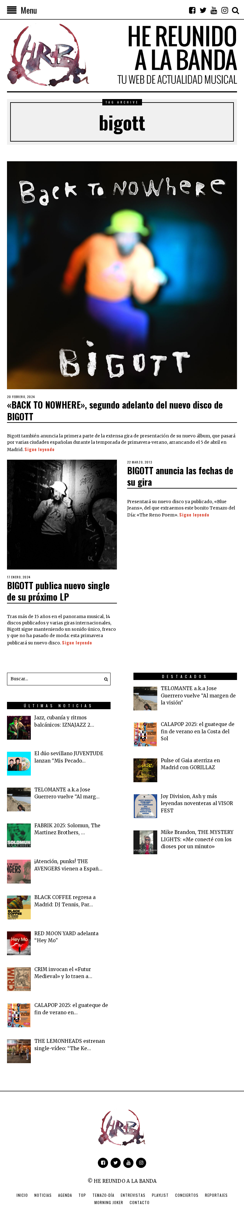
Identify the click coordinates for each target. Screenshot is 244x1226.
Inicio (22, 1195)
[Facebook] (192, 10)
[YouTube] (213, 10)
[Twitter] (203, 10)
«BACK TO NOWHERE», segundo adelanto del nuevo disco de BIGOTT (115, 410)
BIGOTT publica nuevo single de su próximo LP (58, 591)
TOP (82, 1195)
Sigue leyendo (39, 449)
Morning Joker (108, 1202)
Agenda (65, 1195)
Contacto (140, 1202)
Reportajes (216, 1195)
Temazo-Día (103, 1195)
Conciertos (187, 1195)
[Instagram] (224, 10)
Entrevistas (133, 1195)
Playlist (160, 1195)
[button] (104, 679)
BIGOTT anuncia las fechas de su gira (180, 476)
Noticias (43, 1195)
